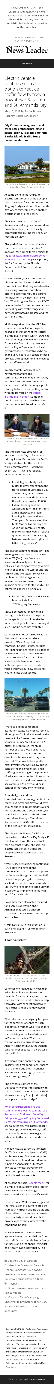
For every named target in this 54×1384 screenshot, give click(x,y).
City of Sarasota (28, 1260)
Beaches (13, 1260)
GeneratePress (37, 1379)
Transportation (25, 1279)
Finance (9, 1269)
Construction (12, 1265)
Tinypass (13, 1283)
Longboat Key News (26, 1269)
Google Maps (37, 1183)
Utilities (40, 1279)
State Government (34, 1274)
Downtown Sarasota (33, 1265)
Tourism (9, 1279)
